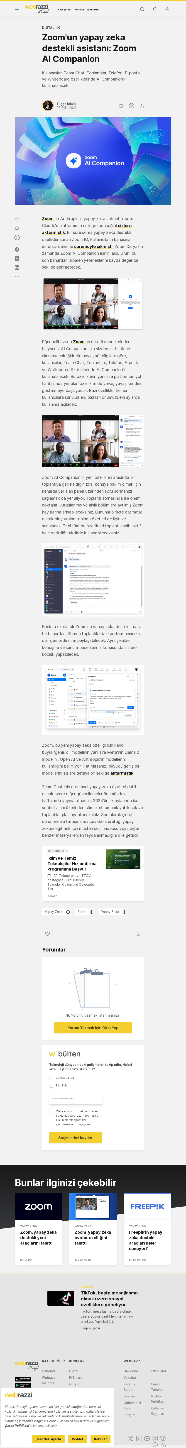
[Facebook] (154, 1444)
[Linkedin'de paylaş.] (17, 267)
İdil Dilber (26, 1259)
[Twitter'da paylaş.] (17, 258)
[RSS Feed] (162, 1444)
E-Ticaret (76, 1378)
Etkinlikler (93, 9)
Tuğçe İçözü (83, 1259)
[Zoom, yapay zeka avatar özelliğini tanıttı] (93, 1206)
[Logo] (37, 9)
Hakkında (131, 1371)
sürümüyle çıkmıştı (93, 246)
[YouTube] (146, 1438)
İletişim (129, 1415)
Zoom (48, 218)
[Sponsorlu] (123, 859)
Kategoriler (64, 9)
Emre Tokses (138, 1259)
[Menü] (17, 10)
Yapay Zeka (54, 912)
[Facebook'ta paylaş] (17, 249)
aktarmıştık (121, 773)
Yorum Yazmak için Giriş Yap (93, 1027)
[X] (130, 1438)
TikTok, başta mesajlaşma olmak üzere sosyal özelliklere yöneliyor (109, 1298)
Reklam (129, 1396)
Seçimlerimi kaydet (75, 1137)
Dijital (48, 27)
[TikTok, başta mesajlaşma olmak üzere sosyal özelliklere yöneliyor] (60, 1298)
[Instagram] (154, 1438)
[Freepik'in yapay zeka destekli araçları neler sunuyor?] (147, 1206)
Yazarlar (130, 1378)
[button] (93, 305)
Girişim (74, 1384)
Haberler (48, 1371)
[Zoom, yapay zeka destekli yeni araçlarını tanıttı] (38, 1206)
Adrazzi (52, 896)
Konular (79, 9)
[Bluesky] (163, 1438)
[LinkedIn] (138, 1438)
